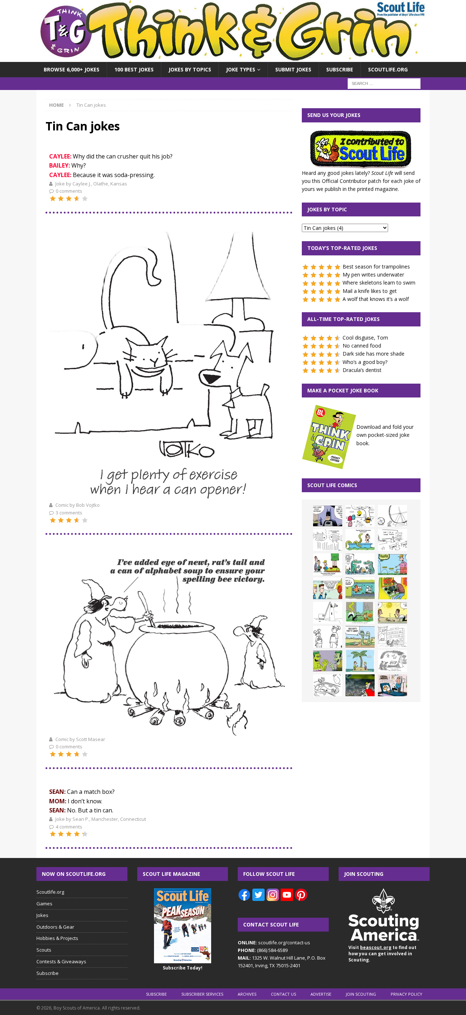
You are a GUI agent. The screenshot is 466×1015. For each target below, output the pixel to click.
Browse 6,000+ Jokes (71, 69)
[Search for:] (384, 83)
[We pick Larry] (327, 564)
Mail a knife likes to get (370, 290)
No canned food (362, 345)
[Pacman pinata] (360, 516)
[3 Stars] (68, 198)
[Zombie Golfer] (392, 564)
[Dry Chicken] (392, 613)
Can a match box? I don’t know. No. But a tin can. (82, 801)
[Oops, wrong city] (360, 564)
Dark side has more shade (373, 353)
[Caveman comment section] (392, 661)
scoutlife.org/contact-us (274, 942)
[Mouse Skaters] (327, 685)
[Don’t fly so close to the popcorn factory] (327, 588)
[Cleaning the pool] (360, 540)
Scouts (43, 950)
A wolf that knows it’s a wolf (376, 298)
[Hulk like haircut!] (327, 661)
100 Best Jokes (134, 69)
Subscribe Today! (182, 968)
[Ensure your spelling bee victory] (169, 730)
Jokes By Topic (327, 209)
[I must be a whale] (360, 588)
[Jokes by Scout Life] (233, 57)
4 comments (69, 826)
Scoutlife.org (388, 69)
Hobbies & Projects (57, 938)
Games (44, 903)
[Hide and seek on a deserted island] (360, 661)
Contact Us (283, 994)
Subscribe (339, 69)
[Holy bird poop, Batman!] (327, 516)
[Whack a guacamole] (392, 588)
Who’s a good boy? (365, 361)
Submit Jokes (293, 69)
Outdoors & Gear (55, 927)
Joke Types (240, 69)
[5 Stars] (84, 198)
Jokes (42, 915)
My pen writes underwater (373, 274)
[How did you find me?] (360, 613)
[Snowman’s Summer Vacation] (392, 540)
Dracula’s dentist (362, 370)
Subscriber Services (202, 994)
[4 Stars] (76, 198)
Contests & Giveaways (61, 961)
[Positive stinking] (392, 637)
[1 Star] (52, 198)
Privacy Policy (406, 994)
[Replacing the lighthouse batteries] (327, 613)
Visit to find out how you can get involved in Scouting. (382, 953)
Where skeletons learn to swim (379, 282)
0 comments (69, 191)
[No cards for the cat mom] (392, 685)
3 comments (69, 512)
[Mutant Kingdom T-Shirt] (327, 637)
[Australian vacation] (327, 540)
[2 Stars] (60, 198)
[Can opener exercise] (169, 496)
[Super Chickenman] (360, 685)
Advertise (321, 994)
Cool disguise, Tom (365, 337)
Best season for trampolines (376, 266)
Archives (247, 994)
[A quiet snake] (360, 637)
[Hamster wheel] (392, 516)
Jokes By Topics (190, 69)
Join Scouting (361, 994)
